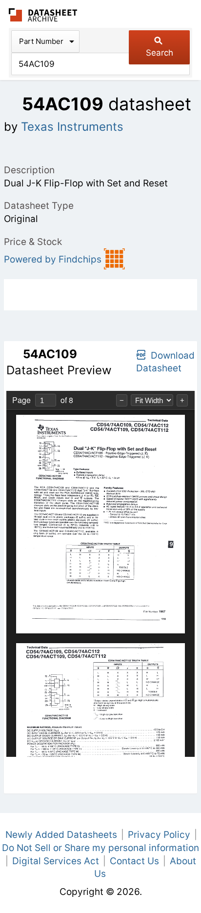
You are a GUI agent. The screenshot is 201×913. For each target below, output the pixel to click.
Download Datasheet (165, 362)
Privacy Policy (159, 834)
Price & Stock (33, 241)
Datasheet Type (39, 205)
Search (159, 53)
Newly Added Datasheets (61, 834)
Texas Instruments (72, 127)
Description (29, 170)
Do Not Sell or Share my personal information (100, 847)
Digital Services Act (55, 861)
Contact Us (134, 861)
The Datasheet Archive (43, 14)
